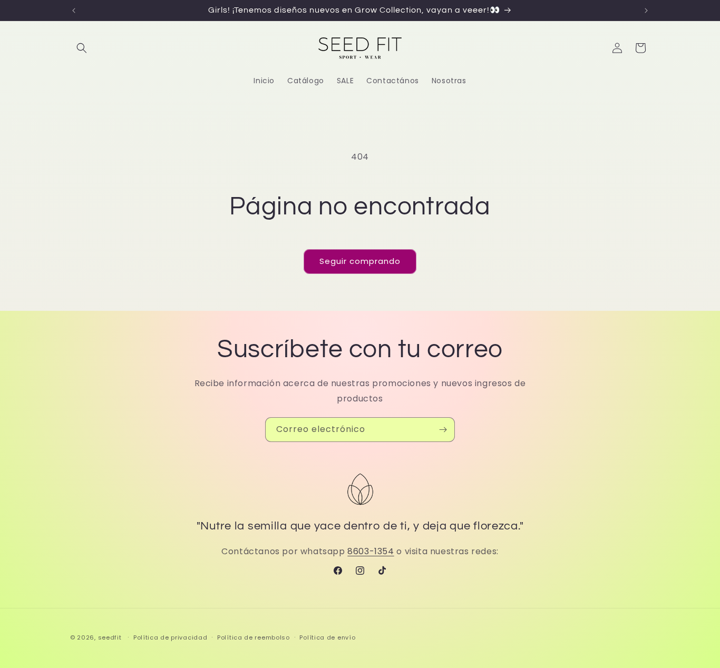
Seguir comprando (360, 261)
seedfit (110, 637)
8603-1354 (370, 551)
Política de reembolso (253, 637)
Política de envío (327, 637)
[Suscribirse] (442, 429)
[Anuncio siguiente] (646, 11)
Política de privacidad (170, 637)
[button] (81, 48)
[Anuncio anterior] (73, 11)
